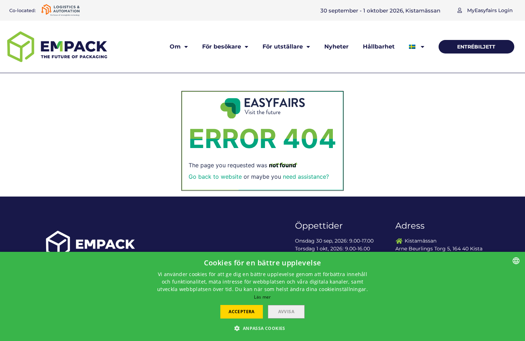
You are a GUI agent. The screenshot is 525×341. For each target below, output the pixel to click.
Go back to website (215, 176)
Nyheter (336, 46)
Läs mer (262, 297)
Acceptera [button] (242, 312)
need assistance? (306, 176)
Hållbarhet (379, 46)
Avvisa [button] (286, 312)
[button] (485, 10)
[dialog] (262, 296)
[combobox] (516, 260)
